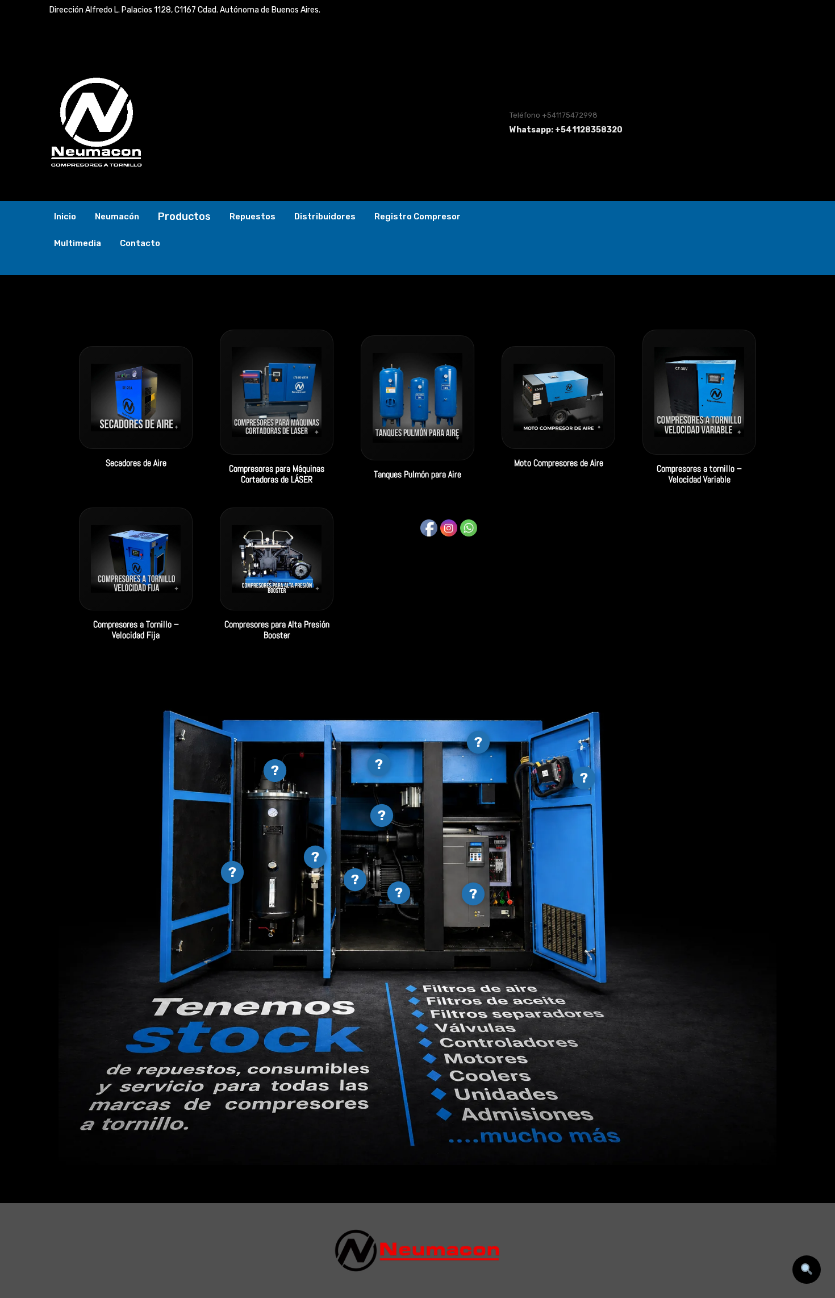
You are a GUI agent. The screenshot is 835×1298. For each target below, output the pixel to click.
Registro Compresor (417, 216)
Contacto (140, 243)
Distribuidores (325, 216)
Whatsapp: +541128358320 (566, 130)
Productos (184, 216)
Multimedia (77, 243)
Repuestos (252, 216)
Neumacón (117, 216)
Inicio (65, 216)
